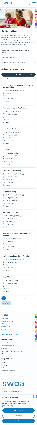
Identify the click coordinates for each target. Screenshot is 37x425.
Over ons (4, 348)
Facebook (4, 362)
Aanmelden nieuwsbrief (8, 371)
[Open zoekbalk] (29, 4)
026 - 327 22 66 (6, 329)
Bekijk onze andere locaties (9, 334)
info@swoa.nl (5, 327)
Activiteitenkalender (7, 346)
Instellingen (18, 416)
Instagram (4, 368)
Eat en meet (7, 150)
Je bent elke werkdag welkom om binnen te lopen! (15, 51)
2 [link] (8, 298)
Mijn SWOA (4, 354)
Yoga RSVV (7, 277)
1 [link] (3, 298)
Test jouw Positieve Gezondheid (11, 351)
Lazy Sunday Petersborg (12, 171)
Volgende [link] (6, 303)
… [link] (19, 298)
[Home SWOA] (7, 4)
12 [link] (25, 298)
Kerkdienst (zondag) (10, 212)
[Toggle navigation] (33, 4)
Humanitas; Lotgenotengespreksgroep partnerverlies (18, 86)
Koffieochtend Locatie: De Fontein (16, 256)
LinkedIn (4, 365)
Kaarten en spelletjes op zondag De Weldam (16, 234)
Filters (18, 74)
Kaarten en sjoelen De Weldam (14, 108)
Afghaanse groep (9, 191)
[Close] (35, 396)
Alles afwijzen (18, 421)
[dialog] (18, 410)
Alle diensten (5, 343)
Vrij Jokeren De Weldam (12, 129)
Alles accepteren (18, 410)
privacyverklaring (7, 406)
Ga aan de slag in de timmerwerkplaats (14, 62)
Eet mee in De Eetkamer (9, 57)
